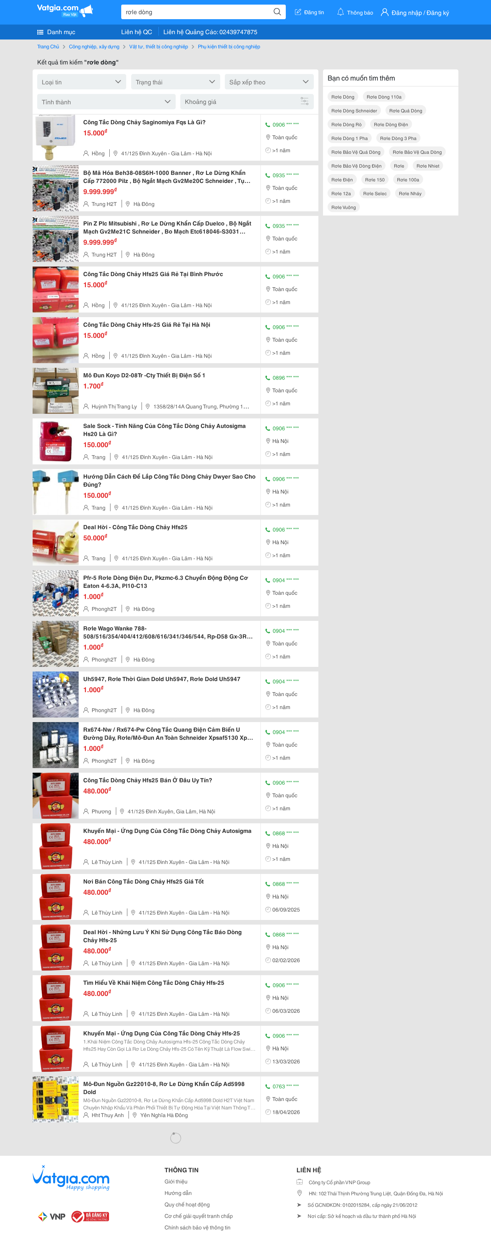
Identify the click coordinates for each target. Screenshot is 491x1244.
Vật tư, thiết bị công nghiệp (158, 46)
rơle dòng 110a (384, 96)
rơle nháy (410, 193)
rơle (399, 165)
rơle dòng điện (391, 124)
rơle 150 (375, 179)
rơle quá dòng (405, 110)
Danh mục (60, 31)
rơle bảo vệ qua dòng (417, 151)
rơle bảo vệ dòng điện (356, 165)
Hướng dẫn (178, 1192)
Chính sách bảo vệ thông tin (198, 1227)
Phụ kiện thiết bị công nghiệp (229, 46)
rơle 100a (408, 179)
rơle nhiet (428, 165)
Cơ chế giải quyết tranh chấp (199, 1215)
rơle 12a (341, 193)
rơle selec (375, 193)
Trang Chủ (48, 46)
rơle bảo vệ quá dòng (356, 151)
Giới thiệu (176, 1181)
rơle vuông (343, 207)
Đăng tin (314, 12)
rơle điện (342, 179)
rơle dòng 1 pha (349, 138)
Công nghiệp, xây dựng (94, 46)
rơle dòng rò (346, 124)
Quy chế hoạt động (187, 1204)
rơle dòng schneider (354, 110)
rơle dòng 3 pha (398, 138)
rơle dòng (342, 96)
